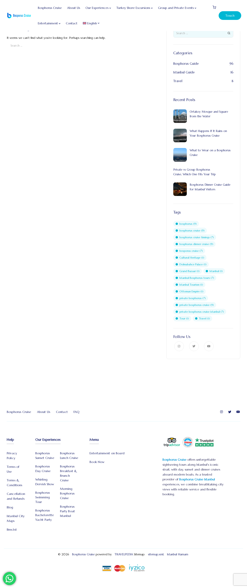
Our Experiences (96, 8)
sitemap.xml (155, 554)
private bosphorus (192, 298)
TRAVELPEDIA (124, 554)
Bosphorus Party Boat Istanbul (67, 511)
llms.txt (12, 529)
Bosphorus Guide (186, 63)
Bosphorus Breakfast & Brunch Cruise (68, 473)
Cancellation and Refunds (16, 496)
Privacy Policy (12, 455)
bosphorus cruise (192, 230)
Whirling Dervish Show (44, 481)
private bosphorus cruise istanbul (201, 311)
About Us (73, 8)
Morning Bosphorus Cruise (67, 493)
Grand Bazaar (189, 271)
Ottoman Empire (191, 291)
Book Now (97, 462)
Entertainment (48, 23)
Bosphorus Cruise (50, 8)
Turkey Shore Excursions (133, 8)
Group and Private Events (176, 8)
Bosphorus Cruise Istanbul (197, 479)
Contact (71, 23)
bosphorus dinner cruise (196, 244)
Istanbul (216, 271)
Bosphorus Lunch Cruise (69, 455)
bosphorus (188, 223)
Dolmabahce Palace (192, 264)
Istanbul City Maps (16, 518)
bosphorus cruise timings (196, 237)
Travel (177, 81)
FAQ (76, 412)
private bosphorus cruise (196, 305)
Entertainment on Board (107, 453)
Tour (184, 318)
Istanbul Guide (184, 72)
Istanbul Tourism (191, 284)
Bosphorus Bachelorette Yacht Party (44, 515)
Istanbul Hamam (178, 554)
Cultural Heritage (191, 257)
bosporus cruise (191, 251)
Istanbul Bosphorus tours (196, 278)
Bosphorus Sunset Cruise (44, 455)
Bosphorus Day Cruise (43, 468)
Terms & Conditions (14, 482)
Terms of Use (13, 469)
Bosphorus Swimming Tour (42, 497)
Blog (10, 507)
